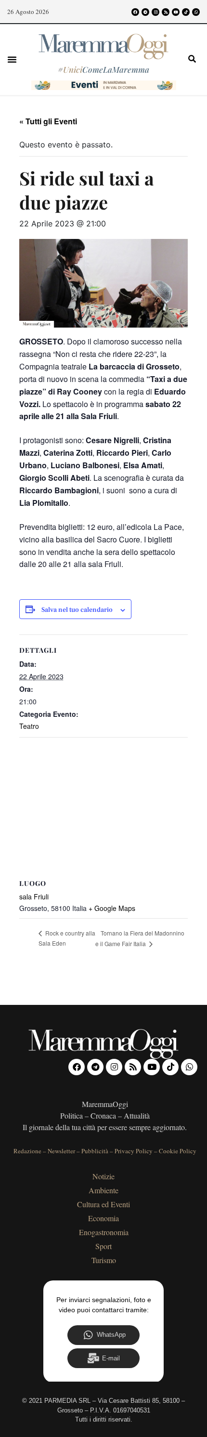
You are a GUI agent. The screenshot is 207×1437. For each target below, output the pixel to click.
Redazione (27, 1151)
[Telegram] (145, 12)
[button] (12, 59)
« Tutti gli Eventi (48, 121)
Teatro (29, 726)
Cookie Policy (177, 1151)
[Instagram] (155, 12)
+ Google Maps (112, 908)
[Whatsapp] (196, 12)
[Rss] (165, 12)
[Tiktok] (186, 12)
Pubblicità (94, 1151)
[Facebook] (135, 12)
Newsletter (61, 1151)
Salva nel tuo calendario (77, 610)
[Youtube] (176, 12)
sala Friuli (34, 896)
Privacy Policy (134, 1151)
